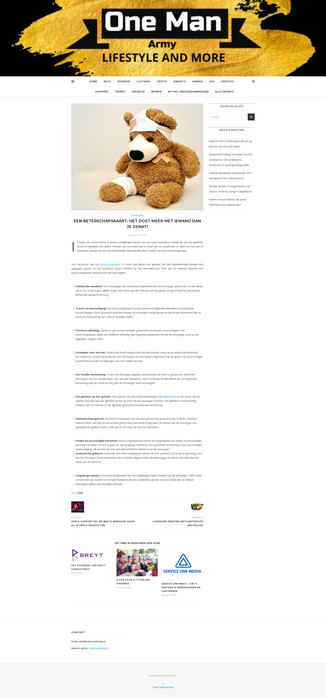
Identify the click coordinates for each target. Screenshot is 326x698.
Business (124, 81)
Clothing (143, 81)
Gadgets (180, 81)
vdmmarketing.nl (98, 648)
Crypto (162, 81)
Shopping (101, 91)
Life (211, 81)
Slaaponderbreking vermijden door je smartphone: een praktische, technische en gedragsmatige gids (230, 160)
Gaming (197, 81)
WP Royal (172, 675)
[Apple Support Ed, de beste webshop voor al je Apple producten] (77, 507)
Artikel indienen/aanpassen (188, 91)
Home (93, 81)
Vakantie (138, 91)
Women (156, 91)
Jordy (80, 492)
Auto (107, 81)
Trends (120, 91)
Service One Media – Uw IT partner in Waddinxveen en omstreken (181, 587)
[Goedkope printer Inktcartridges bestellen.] (197, 507)
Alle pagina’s (224, 91)
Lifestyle (227, 81)
